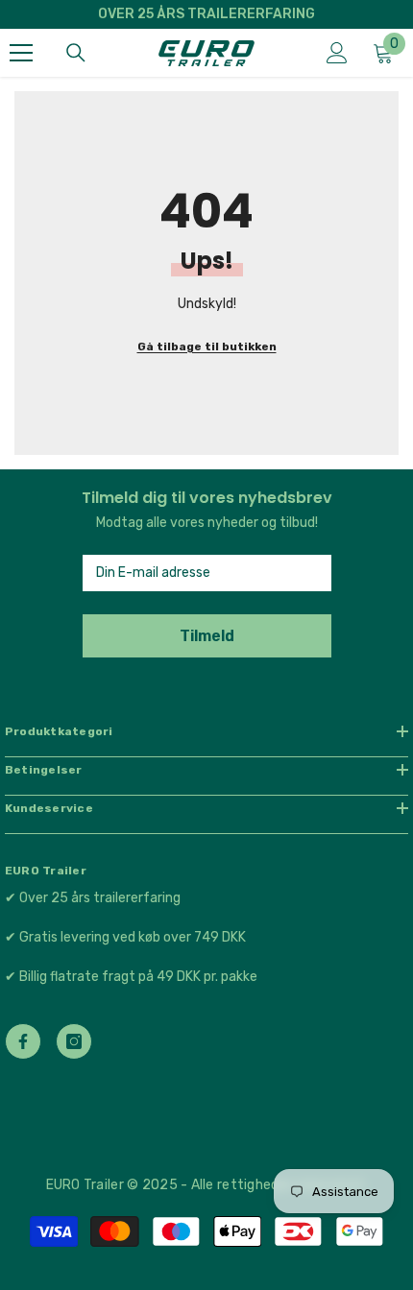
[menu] (21, 52)
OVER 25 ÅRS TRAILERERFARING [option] (206, 14)
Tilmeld (207, 636)
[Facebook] (23, 1041)
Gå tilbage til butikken (207, 346)
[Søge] (75, 52)
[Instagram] (74, 1041)
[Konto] (337, 52)
